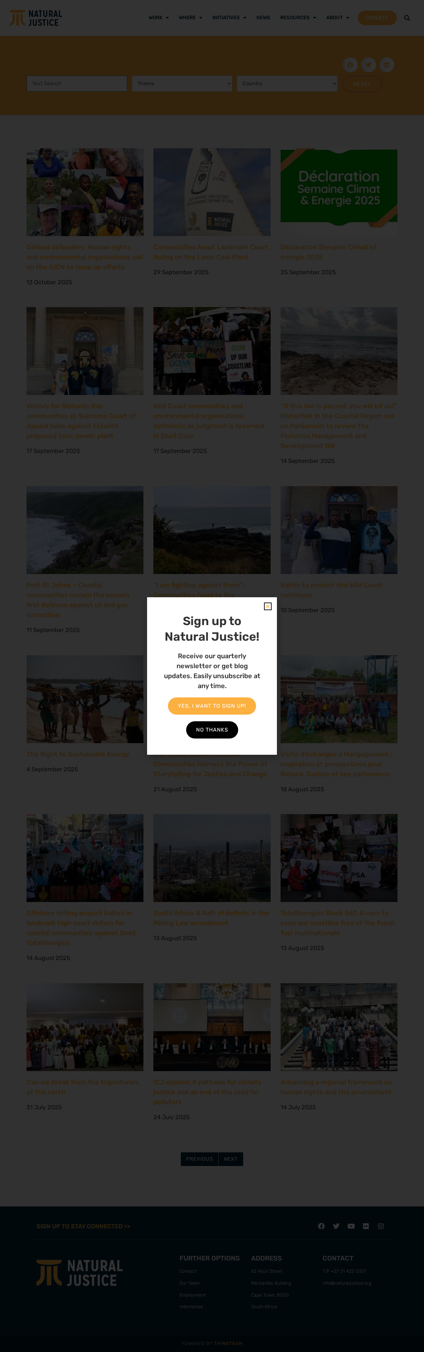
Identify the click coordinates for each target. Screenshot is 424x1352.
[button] (267, 606)
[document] (212, 676)
